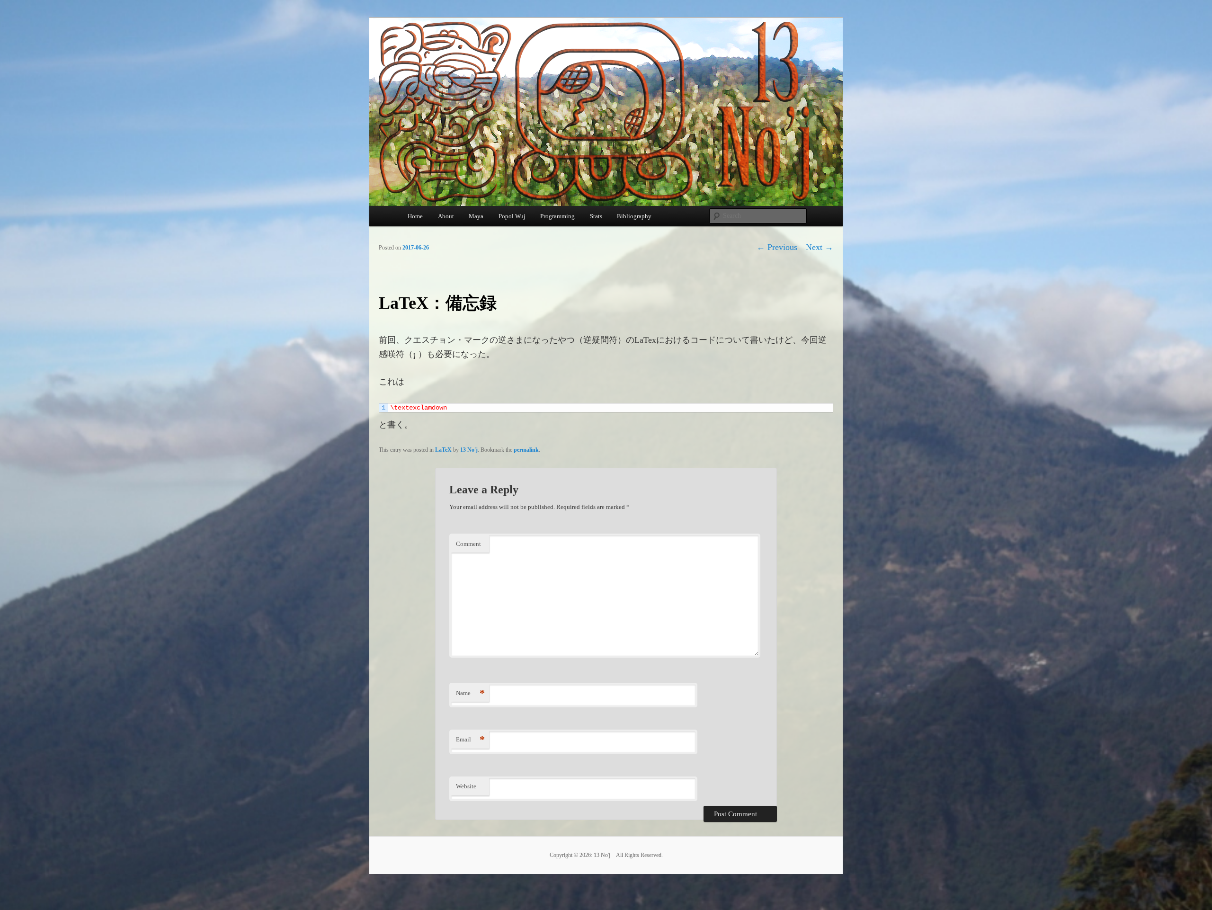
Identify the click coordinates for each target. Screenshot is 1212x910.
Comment (468, 543)
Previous (777, 247)
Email (470, 739)
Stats (596, 216)
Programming (557, 216)
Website (466, 786)
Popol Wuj (512, 216)
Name (470, 693)
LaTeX (443, 449)
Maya (476, 216)
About (446, 216)
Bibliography (634, 216)
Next (819, 247)
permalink (526, 449)
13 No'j (469, 449)
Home (415, 216)
